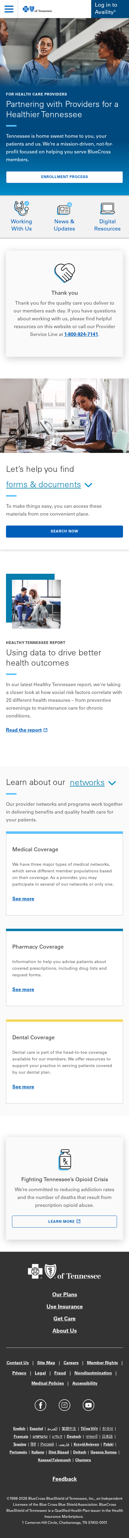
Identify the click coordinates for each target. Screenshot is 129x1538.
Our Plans (64, 1295)
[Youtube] (88, 1405)
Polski (108, 1444)
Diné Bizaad (59, 1452)
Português (18, 1452)
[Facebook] (40, 1405)
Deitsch (79, 1452)
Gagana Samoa (104, 1452)
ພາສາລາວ (40, 1437)
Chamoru (83, 1460)
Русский (47, 1444)
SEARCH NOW (64, 531)
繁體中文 (69, 1429)
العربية (52, 1429)
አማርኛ (57, 1437)
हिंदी (33, 1444)
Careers (71, 1363)
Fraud (60, 1373)
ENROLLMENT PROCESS (64, 177)
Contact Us (18, 1363)
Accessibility (85, 1384)
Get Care (64, 1319)
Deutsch (74, 1437)
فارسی (63, 1444)
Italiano (38, 1452)
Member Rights (102, 1363)
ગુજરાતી (92, 1437)
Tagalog (19, 1444)
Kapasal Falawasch (54, 1460)
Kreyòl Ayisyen (86, 1444)
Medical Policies (48, 1384)
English (19, 1429)
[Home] (37, 9)
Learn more (61, 1222)
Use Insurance (64, 1307)
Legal (40, 1373)
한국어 (107, 1429)
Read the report (24, 730)
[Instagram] (64, 1405)
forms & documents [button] (43, 485)
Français (21, 1437)
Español (36, 1429)
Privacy (19, 1373)
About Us (64, 1331)
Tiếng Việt (89, 1429)
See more (23, 899)
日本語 (107, 1437)
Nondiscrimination (93, 1373)
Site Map (46, 1363)
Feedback (64, 1479)
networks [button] (87, 783)
